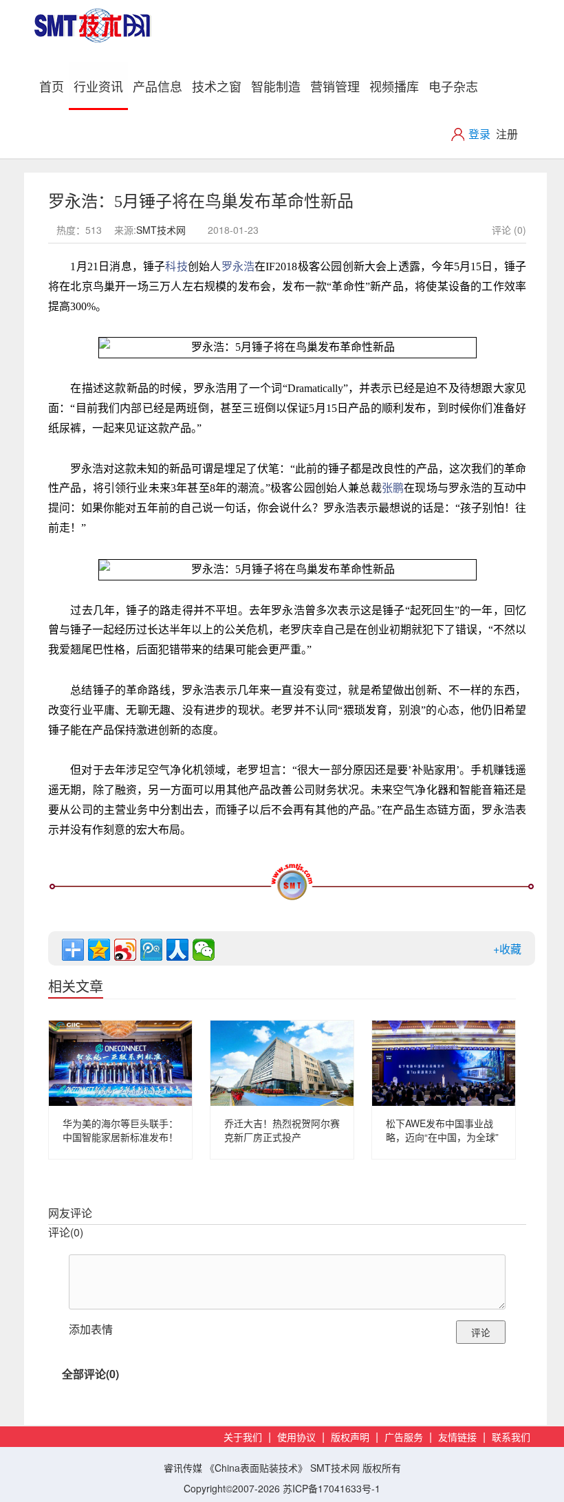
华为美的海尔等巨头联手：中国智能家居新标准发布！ (120, 1130)
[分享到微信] (204, 950)
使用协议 (296, 1438)
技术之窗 (216, 86)
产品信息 (157, 86)
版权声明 (350, 1438)
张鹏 (393, 488)
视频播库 (394, 86)
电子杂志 (453, 86)
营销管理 (335, 86)
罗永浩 (238, 266)
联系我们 (511, 1438)
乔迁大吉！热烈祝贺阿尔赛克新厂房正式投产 (282, 1130)
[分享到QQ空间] (99, 950)
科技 (176, 266)
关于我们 (243, 1438)
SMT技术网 (161, 230)
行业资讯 (98, 86)
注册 (507, 134)
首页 (54, 85)
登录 (479, 134)
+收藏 (507, 949)
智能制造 (276, 86)
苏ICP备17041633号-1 (331, 1488)
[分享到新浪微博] (125, 950)
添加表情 (91, 1329)
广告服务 (403, 1438)
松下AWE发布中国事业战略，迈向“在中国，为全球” (442, 1130)
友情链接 (457, 1438)
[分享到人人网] (177, 950)
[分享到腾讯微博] (151, 950)
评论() (65, 1232)
